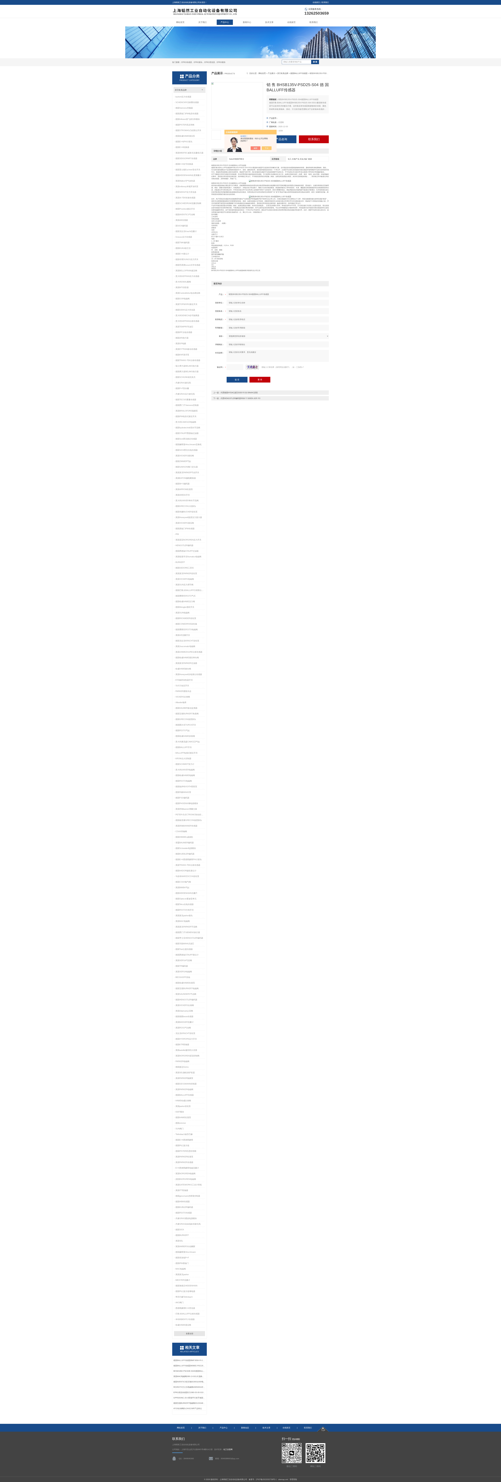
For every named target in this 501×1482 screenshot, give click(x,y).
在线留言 (316, 2)
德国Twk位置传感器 (184, 949)
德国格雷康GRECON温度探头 (188, 820)
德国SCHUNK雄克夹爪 (185, 377)
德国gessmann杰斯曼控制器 (187, 1196)
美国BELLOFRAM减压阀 (186, 270)
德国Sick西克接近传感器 (186, 439)
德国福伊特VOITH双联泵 (186, 786)
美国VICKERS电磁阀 (184, 579)
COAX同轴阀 (181, 831)
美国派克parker (182, 1274)
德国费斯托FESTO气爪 (185, 596)
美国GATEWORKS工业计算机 (188, 1185)
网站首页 (180, 22)
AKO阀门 (179, 1302)
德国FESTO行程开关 (184, 910)
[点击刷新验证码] (252, 367)
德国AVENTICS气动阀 (185, 214)
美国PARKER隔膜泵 (184, 1078)
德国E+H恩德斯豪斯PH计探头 (188, 859)
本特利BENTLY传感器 (185, 1319)
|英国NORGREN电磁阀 (185, 1179)
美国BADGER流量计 (184, 1022)
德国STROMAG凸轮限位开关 (188, 130)
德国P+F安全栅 (182, 388)
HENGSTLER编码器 (184, 545)
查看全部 (189, 1334)
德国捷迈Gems (182, 1067)
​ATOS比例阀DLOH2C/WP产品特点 (187, 1408)
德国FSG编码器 (182, 798)
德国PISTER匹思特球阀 (185, 1151)
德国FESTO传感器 (183, 1213)
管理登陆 (293, 1479)
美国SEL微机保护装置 (185, 1072)
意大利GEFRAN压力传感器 (187, 276)
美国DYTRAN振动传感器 (186, 349)
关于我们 (202, 22)
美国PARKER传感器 (184, 1162)
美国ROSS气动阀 (183, 1028)
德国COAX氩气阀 (183, 882)
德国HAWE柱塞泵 (183, 1117)
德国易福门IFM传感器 (185, 528)
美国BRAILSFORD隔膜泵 (186, 411)
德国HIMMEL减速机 (184, 837)
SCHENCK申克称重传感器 (187, 102)
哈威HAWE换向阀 (183, 669)
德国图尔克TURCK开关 (185, 725)
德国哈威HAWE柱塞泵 (185, 983)
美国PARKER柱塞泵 (184, 1157)
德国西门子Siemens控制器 (187, 405)
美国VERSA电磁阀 (183, 971)
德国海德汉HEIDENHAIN (186, 1286)
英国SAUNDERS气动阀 (185, 994)
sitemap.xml (283, 1479)
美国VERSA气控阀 (183, 960)
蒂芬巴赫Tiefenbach (184, 1297)
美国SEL (179, 1241)
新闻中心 (247, 22)
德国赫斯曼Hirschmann (185, 1252)
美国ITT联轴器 (181, 1190)
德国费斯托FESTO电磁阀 (186, 629)
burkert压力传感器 (183, 97)
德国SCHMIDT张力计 (184, 764)
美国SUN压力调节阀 (184, 585)
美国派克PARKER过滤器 (186, 663)
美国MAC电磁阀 (182, 921)
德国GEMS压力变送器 (185, 310)
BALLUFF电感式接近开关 (186, 753)
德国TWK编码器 (182, 242)
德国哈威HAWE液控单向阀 (187, 657)
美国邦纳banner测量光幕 (186, 809)
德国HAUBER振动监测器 (186, 708)
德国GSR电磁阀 (182, 298)
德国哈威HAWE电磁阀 (185, 775)
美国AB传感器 (181, 220)
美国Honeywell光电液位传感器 (188, 674)
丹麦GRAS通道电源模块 (186, 1218)
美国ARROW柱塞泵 (184, 489)
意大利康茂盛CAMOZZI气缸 (187, 742)
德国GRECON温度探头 (185, 719)
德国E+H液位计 (182, 254)
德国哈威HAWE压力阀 (185, 601)
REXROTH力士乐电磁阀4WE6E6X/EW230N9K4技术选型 (189, 1387)
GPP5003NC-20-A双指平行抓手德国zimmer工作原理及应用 (189, 1398)
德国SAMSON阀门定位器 (186, 467)
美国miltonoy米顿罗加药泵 (186, 186)
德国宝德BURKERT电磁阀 (187, 988)
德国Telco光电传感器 (184, 904)
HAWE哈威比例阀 (183, 1100)
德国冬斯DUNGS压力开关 (186, 259)
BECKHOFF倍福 (182, 977)
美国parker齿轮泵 (183, 1106)
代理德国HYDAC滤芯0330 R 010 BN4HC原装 (239, 393)
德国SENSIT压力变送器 (185, 192)
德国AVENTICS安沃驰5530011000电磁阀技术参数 (189, 1382)
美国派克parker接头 (184, 915)
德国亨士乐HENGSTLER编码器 (189, 938)
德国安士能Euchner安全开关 (187, 170)
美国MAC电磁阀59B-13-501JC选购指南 (189, 1376)
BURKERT (180, 562)
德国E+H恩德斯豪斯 (184, 1140)
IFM (177, 534)
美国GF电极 (180, 343)
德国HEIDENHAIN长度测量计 (188, 175)
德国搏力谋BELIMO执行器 (187, 371)
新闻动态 (245, 1428)
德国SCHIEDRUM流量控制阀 (188, 203)
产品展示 (271, 73)
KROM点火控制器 (183, 758)
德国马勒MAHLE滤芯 (184, 943)
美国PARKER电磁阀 (184, 1089)
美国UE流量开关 (182, 635)
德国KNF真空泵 (182, 355)
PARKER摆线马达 (183, 691)
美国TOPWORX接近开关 (186, 304)
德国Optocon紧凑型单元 (185, 899)
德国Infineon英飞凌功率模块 (187, 119)
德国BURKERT (182, 1235)
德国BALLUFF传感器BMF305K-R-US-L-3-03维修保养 (189, 1360)
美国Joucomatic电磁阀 (185, 646)
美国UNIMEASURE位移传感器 (188, 652)
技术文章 (269, 22)
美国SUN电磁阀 (182, 613)
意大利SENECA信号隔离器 (187, 315)
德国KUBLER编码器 (184, 1207)
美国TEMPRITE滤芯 (184, 327)
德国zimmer (180, 1123)
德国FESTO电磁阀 (183, 781)
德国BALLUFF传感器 (184, 1095)
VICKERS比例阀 (182, 697)
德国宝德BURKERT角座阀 (187, 714)
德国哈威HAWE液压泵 (185, 136)
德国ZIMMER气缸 (183, 461)
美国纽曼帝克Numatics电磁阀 (188, 556)
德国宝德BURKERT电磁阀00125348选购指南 (189, 1403)
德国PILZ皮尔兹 (182, 1145)
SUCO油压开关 (182, 685)
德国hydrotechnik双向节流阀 (187, 427)
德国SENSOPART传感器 (186, 158)
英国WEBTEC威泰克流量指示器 (189, 153)
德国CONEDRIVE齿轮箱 (186, 624)
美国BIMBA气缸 (182, 887)
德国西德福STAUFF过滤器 (187, 551)
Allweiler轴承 (180, 702)
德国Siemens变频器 (184, 108)
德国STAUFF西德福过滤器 (187, 433)
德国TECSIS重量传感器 (185, 399)
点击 (202, 90)
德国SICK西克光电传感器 (186, 450)
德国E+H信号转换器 (184, 164)
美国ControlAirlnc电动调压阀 (187, 293)
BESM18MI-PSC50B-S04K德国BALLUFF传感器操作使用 (189, 1371)
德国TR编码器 (181, 966)
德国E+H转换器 (182, 147)
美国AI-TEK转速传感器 (185, 198)
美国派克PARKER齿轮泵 (186, 573)
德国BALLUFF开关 (183, 747)
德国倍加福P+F (182, 1257)
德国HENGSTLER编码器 (186, 1000)
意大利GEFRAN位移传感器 (187, 321)
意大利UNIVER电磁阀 (185, 770)
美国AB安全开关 (182, 495)
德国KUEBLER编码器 (184, 854)
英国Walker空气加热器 (185, 181)
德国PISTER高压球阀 (184, 125)
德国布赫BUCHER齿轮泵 (186, 512)
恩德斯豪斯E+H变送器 (185, 1308)
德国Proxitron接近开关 (185, 209)
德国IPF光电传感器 (183, 332)
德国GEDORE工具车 (184, 568)
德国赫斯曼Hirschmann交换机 (188, 444)
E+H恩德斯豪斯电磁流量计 (187, 1168)
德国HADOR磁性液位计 (185, 871)
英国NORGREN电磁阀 (185, 1173)
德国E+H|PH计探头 (183, 141)
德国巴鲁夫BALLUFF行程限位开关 (190, 590)
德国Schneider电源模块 (185, 848)
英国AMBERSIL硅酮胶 (185, 1246)
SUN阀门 (179, 1129)
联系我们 (325, 2)
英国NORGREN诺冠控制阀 (187, 1056)
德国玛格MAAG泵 (183, 792)
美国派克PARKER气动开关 (187, 472)
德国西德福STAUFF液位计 (187, 955)
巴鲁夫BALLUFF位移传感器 (187, 1314)
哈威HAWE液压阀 (183, 1325)
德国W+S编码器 (182, 484)
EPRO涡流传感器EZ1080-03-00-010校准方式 (189, 1392)
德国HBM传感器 (182, 1201)
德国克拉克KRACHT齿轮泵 (187, 641)
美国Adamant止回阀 (184, 1011)
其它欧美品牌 (181, 90)
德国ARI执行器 (182, 338)
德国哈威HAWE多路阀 (185, 736)
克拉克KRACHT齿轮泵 (185, 1033)
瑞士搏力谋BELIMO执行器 (187, 366)
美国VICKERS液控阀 (184, 456)
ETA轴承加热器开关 (184, 680)
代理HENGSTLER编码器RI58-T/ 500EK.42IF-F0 (240, 398)
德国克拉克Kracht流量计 (186, 231)
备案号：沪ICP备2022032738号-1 (263, 1479)
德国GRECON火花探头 (185, 506)
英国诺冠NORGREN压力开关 (188, 540)
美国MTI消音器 (182, 287)
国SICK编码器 (181, 226)
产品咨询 (281, 139)
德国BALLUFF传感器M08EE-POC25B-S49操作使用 (189, 1366)
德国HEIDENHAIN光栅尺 (186, 893)
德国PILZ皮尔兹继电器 (185, 1291)
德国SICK (179, 1229)
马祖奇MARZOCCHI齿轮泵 (187, 876)
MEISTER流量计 (182, 1280)
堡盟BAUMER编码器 (184, 842)
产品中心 (225, 22)
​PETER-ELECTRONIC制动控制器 (190, 814)
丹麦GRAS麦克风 (183, 383)
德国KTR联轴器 (182, 1044)
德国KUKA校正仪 (183, 248)
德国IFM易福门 (182, 1263)
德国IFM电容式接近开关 (185, 416)
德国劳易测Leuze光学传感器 (187, 265)
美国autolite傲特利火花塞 (186, 1050)
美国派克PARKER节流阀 (186, 927)
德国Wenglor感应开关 (184, 607)
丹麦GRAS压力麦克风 (185, 394)
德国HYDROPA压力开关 (186, 1039)
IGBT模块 (179, 1112)
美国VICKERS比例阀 (184, 1005)
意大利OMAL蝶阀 (183, 282)
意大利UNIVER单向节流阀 (187, 500)
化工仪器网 (227, 1449)
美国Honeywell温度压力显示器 (188, 517)
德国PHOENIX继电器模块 (186, 803)
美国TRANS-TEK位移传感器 (187, 865)
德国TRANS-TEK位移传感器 (187, 360)
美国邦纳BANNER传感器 (186, 826)
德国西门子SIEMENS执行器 (187, 932)
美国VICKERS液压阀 (184, 523)
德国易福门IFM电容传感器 (186, 113)
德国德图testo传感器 (184, 1016)
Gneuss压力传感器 (183, 237)
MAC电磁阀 (180, 1269)
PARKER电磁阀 (182, 1061)
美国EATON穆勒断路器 (185, 478)
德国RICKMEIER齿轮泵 (185, 618)
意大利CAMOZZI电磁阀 (185, 422)
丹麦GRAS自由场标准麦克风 (188, 1224)
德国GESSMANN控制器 (186, 1084)
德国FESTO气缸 (182, 730)
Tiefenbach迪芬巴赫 (184, 1134)
